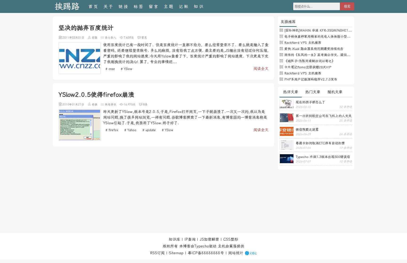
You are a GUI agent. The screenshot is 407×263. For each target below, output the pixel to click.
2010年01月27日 (73, 104)
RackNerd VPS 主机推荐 (302, 43)
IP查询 (189, 239)
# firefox (112, 130)
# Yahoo (130, 130)
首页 (93, 6)
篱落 (233, 246)
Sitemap (176, 253)
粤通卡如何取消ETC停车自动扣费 (320, 143)
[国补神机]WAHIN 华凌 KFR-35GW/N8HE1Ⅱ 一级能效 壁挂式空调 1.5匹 (338, 30)
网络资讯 (110, 104)
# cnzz (110, 69)
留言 (154, 6)
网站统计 (235, 253)
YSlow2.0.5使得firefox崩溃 (96, 94)
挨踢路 (67, 6)
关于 (108, 6)
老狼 (94, 37)
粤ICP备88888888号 (206, 253)
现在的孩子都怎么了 (310, 102)
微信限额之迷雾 (307, 129)
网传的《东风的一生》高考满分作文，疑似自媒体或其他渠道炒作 (332, 55)
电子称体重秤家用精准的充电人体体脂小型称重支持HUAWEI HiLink (333, 36)
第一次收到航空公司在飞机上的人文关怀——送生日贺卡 (324, 116)
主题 (169, 6)
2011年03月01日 (73, 37)
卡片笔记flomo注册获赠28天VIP (307, 67)
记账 (184, 6)
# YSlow (126, 69)
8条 (145, 104)
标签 (139, 6)
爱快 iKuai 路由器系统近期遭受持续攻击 (313, 49)
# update (149, 130)
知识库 (174, 239)
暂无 (144, 37)
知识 (199, 6)
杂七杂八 (110, 37)
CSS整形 (230, 239)
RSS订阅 (157, 253)
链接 (123, 6)
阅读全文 (261, 68)
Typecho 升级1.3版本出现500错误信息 (323, 157)
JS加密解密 (209, 239)
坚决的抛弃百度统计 (86, 27)
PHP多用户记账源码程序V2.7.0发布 (310, 79)
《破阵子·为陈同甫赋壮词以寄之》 (309, 61)
